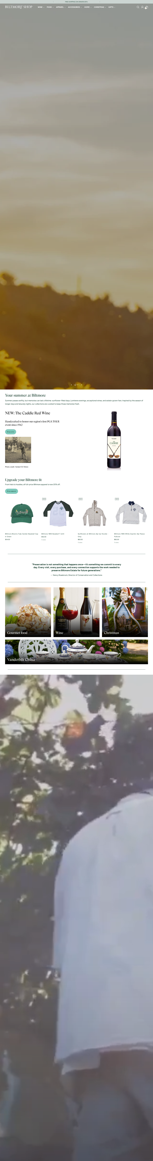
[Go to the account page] (142, 7)
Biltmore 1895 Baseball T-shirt (52, 961)
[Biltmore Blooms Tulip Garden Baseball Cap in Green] (22, 941)
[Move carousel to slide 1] (75, 811)
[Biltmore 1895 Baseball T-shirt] (58, 941)
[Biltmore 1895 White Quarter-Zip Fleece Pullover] (131, 941)
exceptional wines (94, 827)
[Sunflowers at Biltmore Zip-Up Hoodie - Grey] (95, 941)
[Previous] (53, 2)
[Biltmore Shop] (18, 7)
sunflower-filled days (61, 827)
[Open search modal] (138, 7)
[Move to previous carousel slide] (71, 811)
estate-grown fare (113, 827)
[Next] (99, 2)
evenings (78, 827)
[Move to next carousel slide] (81, 811)
